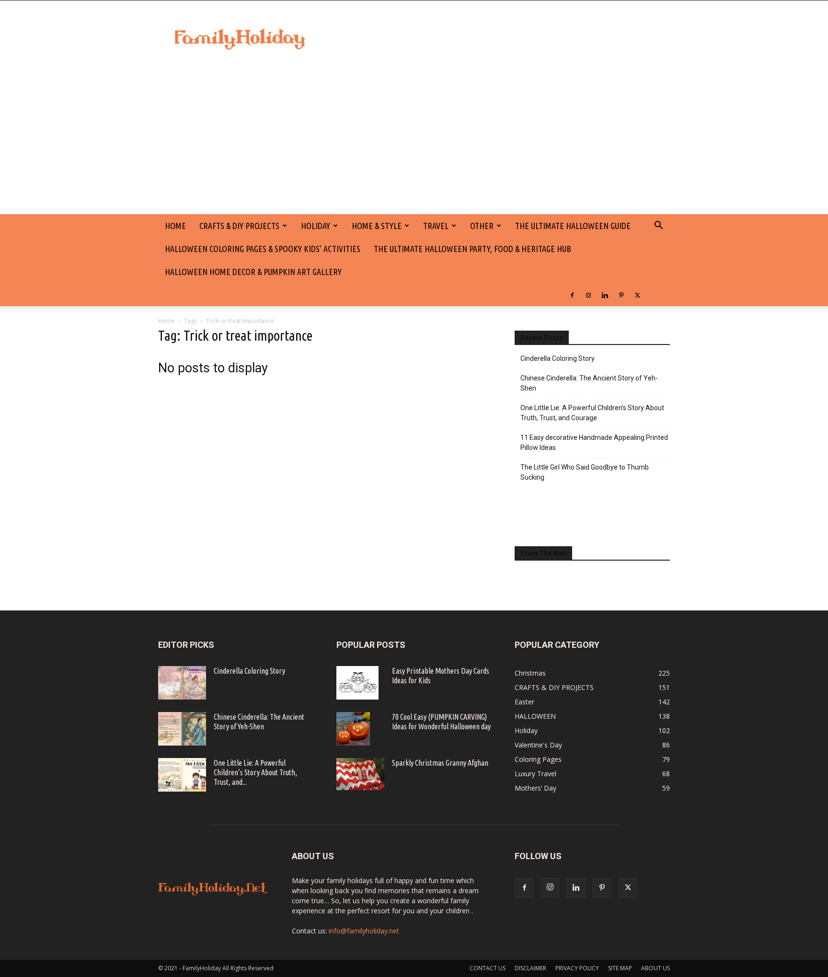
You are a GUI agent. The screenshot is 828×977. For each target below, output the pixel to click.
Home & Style (377, 225)
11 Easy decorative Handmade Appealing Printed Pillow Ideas (594, 442)
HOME (175, 225)
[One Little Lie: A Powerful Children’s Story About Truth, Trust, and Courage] (182, 775)
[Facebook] (572, 294)
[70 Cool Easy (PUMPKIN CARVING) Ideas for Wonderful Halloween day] (353, 729)
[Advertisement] (414, 142)
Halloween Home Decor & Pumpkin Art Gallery (253, 271)
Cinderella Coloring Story (557, 358)
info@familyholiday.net (364, 930)
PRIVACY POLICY (577, 968)
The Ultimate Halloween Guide (573, 225)
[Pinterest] (621, 294)
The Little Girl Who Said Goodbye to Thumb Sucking (584, 472)
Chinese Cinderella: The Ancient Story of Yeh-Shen (589, 383)
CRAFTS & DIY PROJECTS (239, 225)
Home (166, 321)
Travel (435, 225)
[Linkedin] (605, 294)
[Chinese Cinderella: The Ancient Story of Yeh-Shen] (182, 729)
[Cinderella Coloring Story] (182, 683)
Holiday (315, 225)
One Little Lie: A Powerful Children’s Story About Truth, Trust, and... (255, 772)
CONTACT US (488, 968)
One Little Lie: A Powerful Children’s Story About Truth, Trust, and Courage (592, 413)
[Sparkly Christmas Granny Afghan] (360, 774)
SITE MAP (620, 968)
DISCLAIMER (530, 968)
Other (482, 225)
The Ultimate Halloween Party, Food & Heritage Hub (472, 248)
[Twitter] (637, 294)
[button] (658, 226)
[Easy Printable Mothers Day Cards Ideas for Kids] (357, 683)
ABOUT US (655, 968)
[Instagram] (588, 294)
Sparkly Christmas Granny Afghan (440, 763)
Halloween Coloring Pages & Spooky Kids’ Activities (262, 248)
